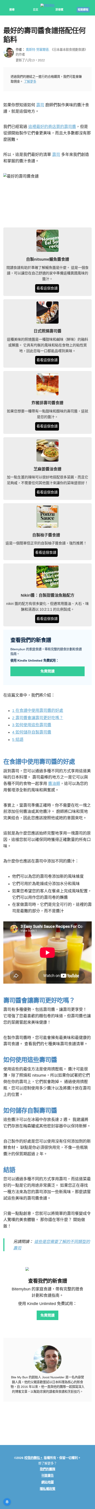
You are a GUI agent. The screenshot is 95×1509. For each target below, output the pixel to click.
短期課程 (83, 9)
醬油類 (54, 783)
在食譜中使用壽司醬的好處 (37, 710)
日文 (35, 9)
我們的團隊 (47, 1469)
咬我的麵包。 (33, 1458)
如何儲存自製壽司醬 (31, 732)
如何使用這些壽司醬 (31, 725)
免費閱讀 (47, 671)
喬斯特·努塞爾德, (37, 49)
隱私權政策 (47, 1489)
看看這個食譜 (47, 288)
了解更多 (30, 81)
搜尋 (12, 9)
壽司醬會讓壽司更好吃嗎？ (37, 718)
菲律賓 (59, 9)
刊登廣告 (47, 1475)
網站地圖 (47, 1482)
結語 (17, 739)
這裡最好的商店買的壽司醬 (52, 126)
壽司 (40, 105)
